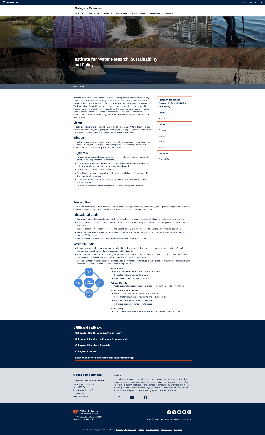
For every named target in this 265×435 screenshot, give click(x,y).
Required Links (166, 430)
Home (75, 87)
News (244, 2)
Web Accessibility (152, 430)
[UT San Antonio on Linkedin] (184, 412)
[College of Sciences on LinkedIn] (132, 398)
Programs (79, 13)
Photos (162, 147)
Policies (141, 430)
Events (162, 136)
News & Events (155, 13)
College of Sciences (86, 351)
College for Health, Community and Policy (98, 332)
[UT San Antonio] (11, 2)
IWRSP (82, 87)
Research (108, 13)
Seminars (163, 130)
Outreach (163, 124)
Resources (163, 153)
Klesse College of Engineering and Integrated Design (104, 357)
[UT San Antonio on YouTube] (179, 412)
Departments (121, 13)
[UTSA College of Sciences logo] (87, 7)
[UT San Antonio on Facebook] (169, 412)
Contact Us (164, 159)
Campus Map (158, 419)
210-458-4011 (88, 419)
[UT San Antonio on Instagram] (189, 412)
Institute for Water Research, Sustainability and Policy (172, 103)
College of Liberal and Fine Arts (92, 345)
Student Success (138, 13)
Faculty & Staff (93, 13)
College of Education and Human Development (101, 339)
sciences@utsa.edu (81, 396)
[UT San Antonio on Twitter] (174, 412)
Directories (168, 419)
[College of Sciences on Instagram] (119, 398)
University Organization (182, 419)
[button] (261, 2)
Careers (149, 419)
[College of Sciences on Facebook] (146, 398)
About (168, 13)
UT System (178, 430)
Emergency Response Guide (126, 430)
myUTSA (253, 2)
